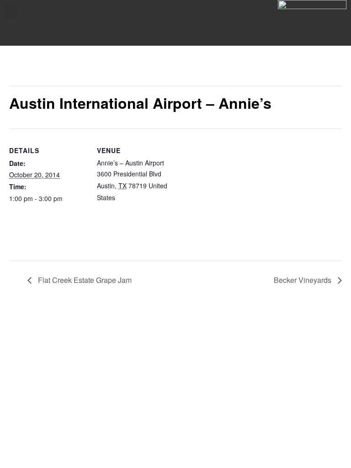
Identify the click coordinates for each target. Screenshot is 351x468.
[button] (11, 12)
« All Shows (29, 69)
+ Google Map (137, 197)
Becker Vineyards (303, 280)
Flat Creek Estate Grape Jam (84, 280)
